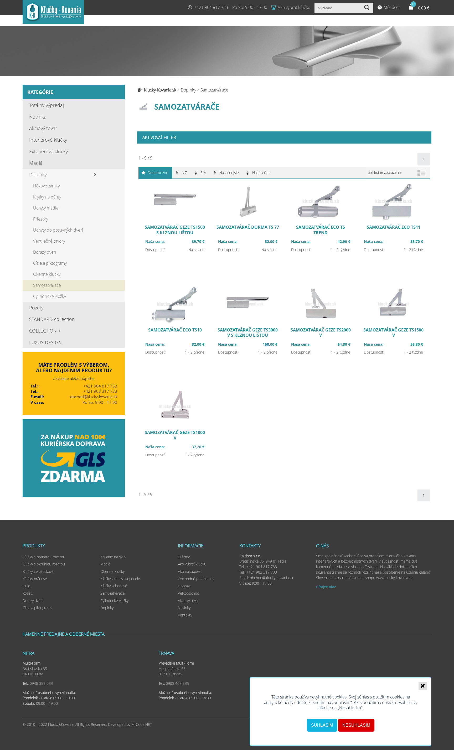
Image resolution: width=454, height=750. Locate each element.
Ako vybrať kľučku (294, 7)
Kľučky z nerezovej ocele (120, 578)
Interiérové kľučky (48, 140)
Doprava (184, 585)
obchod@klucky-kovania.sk (93, 396)
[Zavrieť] (423, 686)
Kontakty (185, 615)
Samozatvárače (47, 285)
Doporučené (158, 172)
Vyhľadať (367, 8)
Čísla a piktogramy (50, 263)
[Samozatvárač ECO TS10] (174, 333)
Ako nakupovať (190, 571)
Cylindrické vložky (49, 296)
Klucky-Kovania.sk (160, 90)
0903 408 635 (177, 683)
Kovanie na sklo (113, 556)
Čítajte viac (326, 586)
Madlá (36, 163)
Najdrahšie (261, 172)
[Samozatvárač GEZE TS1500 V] (393, 333)
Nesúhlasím (356, 725)
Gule (26, 585)
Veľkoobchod (188, 593)
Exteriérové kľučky (48, 151)
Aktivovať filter (159, 137)
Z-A (203, 172)
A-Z (184, 172)
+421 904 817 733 (211, 7)
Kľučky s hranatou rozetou (44, 556)
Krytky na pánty (47, 197)
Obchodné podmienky (196, 578)
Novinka (38, 117)
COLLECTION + (45, 331)
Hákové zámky (46, 186)
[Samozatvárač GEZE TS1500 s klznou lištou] (174, 230)
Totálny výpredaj (46, 105)
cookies (339, 697)
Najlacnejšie (229, 172)
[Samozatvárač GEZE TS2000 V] (320, 333)
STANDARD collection (52, 319)
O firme (184, 556)
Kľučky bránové (35, 578)
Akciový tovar (43, 128)
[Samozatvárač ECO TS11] (393, 230)
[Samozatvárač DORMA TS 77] (247, 230)
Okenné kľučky (46, 274)
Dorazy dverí (44, 252)
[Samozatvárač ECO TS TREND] (320, 230)
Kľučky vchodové (113, 585)
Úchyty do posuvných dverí (58, 230)
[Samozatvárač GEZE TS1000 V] (174, 436)
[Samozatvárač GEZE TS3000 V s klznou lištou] (247, 333)
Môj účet (392, 7)
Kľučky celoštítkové (38, 571)
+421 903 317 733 (100, 391)
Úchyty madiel (46, 208)
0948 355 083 (41, 683)
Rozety (36, 307)
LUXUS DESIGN (45, 342)
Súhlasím (322, 725)
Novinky (184, 607)
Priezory (40, 219)
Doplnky (38, 174)
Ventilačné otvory (49, 241)
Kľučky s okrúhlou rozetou (44, 564)
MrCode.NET (141, 724)
